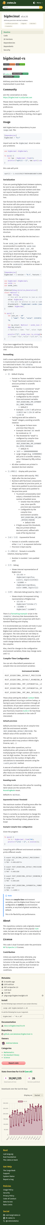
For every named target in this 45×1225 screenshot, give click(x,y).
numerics (8, 26)
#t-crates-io (9, 1218)
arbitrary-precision (11, 23)
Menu (39, 3)
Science (7, 1058)
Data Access (8, 1202)
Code (6, 36)
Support (6, 1173)
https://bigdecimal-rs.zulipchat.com (17, 97)
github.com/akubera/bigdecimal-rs (18, 1034)
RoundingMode (9, 790)
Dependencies (9, 43)
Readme (7, 32)
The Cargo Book (9, 1170)
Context (31, 698)
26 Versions (8, 39)
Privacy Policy (8, 1196)
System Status (8, 1176)
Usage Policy (8, 1190)
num (37, 929)
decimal (32, 23)
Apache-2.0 (13, 987)
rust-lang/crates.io (11, 1215)
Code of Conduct (9, 1199)
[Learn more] (42, 996)
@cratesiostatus (11, 1221)
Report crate (14, 1063)
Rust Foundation (9, 1157)
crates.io (11, 2)
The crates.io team (10, 1160)
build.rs (26, 711)
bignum (23, 23)
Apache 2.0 (12, 947)
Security (7, 50)
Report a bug (8, 1179)
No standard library (11, 1055)
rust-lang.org (8, 1154)
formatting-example (19, 614)
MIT (4, 947)
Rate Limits (7, 1205)
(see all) (28, 1071)
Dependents (8, 46)
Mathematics (9, 1052)
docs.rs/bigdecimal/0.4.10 (14, 1026)
